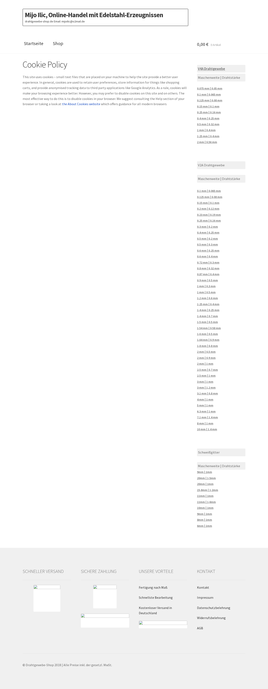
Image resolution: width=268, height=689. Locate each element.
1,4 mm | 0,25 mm (208, 310)
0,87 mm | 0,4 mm (208, 274)
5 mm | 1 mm (205, 405)
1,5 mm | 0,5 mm (207, 322)
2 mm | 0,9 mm (206, 358)
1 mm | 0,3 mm (206, 286)
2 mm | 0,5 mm (206, 352)
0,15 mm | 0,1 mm (208, 106)
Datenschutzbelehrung (213, 608)
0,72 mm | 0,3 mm (208, 262)
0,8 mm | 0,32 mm (208, 268)
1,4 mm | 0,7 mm (207, 316)
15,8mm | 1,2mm (207, 490)
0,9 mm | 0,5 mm (207, 280)
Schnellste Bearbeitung (156, 597)
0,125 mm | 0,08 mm (209, 100)
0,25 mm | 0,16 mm (209, 112)
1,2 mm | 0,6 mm (207, 298)
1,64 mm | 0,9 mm (208, 340)
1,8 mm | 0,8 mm (207, 346)
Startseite (33, 43)
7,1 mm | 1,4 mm (207, 417)
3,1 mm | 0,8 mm (207, 393)
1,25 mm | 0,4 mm (208, 136)
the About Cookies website (81, 104)
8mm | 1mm (204, 520)
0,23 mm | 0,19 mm (209, 215)
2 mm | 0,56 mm (207, 142)
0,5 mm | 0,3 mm (207, 244)
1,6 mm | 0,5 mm (207, 334)
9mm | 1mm (204, 472)
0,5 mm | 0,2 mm (207, 238)
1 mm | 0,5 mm (206, 292)
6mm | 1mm (204, 526)
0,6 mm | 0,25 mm (208, 250)
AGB (200, 628)
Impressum (205, 597)
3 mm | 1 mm (205, 382)
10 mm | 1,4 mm (207, 429)
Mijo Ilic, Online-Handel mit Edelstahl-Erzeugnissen (94, 15)
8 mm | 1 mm (205, 423)
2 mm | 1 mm (205, 364)
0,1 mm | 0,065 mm (209, 94)
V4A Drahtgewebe (211, 68)
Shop (58, 43)
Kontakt (203, 587)
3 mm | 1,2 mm (206, 387)
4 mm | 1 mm (205, 399)
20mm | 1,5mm (206, 478)
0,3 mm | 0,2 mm (207, 227)
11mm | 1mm (205, 496)
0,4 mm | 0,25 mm (208, 118)
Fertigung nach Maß (153, 587)
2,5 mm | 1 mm (206, 375)
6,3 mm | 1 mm (206, 411)
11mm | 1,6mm (206, 502)
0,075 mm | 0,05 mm (209, 88)
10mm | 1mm (205, 508)
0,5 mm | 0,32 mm (208, 124)
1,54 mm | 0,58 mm (209, 328)
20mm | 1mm (205, 484)
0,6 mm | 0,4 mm (207, 256)
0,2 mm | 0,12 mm (208, 209)
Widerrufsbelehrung (211, 618)
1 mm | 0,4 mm (206, 130)
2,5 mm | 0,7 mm (207, 370)
